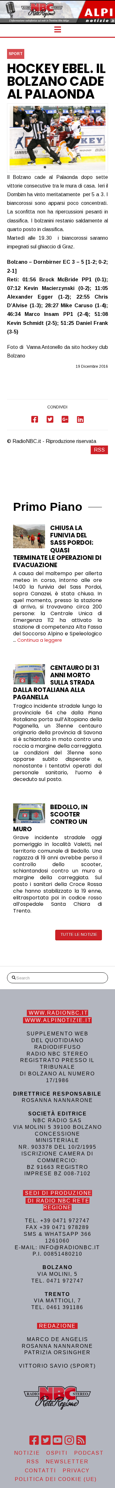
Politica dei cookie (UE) (56, 1479)
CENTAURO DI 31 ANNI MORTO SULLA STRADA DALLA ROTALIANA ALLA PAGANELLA (56, 683)
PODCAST (89, 1453)
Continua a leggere (39, 640)
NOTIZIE (27, 1453)
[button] (57, 30)
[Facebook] (34, 1440)
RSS (99, 450)
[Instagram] (69, 1440)
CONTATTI (40, 1470)
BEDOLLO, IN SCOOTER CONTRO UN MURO (50, 818)
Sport (16, 54)
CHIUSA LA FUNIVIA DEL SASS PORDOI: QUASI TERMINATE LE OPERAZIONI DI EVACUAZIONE (57, 546)
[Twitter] (45, 1440)
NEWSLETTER (67, 1461)
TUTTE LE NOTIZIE (78, 934)
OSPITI (57, 1453)
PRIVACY (76, 1470)
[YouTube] (57, 1440)
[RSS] (81, 1440)
